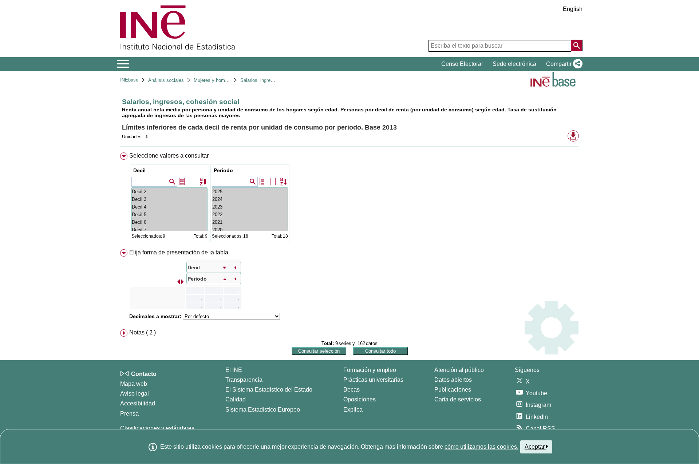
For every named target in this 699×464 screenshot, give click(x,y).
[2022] (250, 214)
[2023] (250, 207)
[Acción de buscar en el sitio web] (576, 45)
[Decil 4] (169, 207)
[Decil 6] (169, 222)
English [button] (572, 9)
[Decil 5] (169, 214)
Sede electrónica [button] (514, 64)
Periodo (223, 170)
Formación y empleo (369, 370)
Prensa (129, 414)
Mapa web (133, 384)
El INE (233, 370)
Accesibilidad (137, 403)
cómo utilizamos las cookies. (481, 447)
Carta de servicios (457, 399)
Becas (351, 389)
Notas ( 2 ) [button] (142, 332)
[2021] (250, 222)
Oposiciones (359, 399)
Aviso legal (134, 393)
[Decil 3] (169, 199)
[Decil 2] (169, 191)
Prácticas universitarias (373, 380)
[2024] (250, 199)
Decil (139, 170)
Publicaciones (452, 389)
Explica (353, 410)
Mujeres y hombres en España (226, 80)
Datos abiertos (453, 380)
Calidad (235, 399)
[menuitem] (349, 199)
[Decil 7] (169, 230)
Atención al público (459, 370)
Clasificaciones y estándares (157, 428)
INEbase (129, 80)
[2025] (250, 191)
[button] (562, 64)
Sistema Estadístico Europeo (262, 410)
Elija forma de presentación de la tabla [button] (178, 252)
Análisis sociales (166, 80)
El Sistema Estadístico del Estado (268, 389)
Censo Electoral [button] (462, 64)
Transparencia (243, 380)
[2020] (250, 230)
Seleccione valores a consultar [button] (169, 155)
